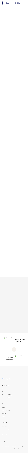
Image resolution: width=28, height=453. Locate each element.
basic (25, 90)
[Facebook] (26, 96)
